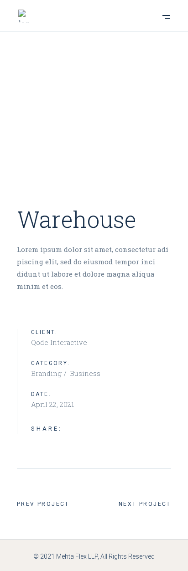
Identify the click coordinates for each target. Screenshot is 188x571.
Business (85, 373)
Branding (47, 373)
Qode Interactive (59, 342)
